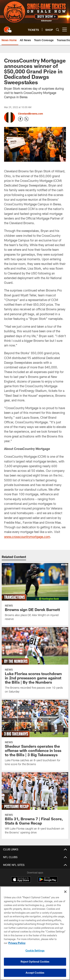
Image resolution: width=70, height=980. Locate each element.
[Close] (65, 891)
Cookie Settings (35, 950)
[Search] (57, 29)
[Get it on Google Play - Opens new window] (48, 881)
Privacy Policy (16, 942)
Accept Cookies (35, 972)
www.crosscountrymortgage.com (27, 536)
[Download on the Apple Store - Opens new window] (21, 880)
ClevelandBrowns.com (30, 113)
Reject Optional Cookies (35, 961)
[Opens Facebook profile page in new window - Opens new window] (20, 119)
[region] (35, 933)
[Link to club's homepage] (7, 28)
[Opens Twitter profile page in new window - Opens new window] (26, 119)
